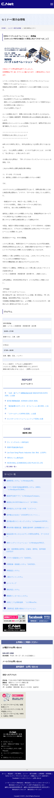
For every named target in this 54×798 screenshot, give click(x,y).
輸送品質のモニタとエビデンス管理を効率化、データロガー (28, 535)
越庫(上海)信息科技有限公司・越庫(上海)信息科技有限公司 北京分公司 (27, 787)
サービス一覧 (10, 474)
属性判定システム (13, 590)
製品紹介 (10, 773)
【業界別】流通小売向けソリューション (21, 609)
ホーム (4, 773)
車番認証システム (13, 570)
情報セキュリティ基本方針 (39, 776)
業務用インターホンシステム (17, 596)
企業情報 (41, 773)
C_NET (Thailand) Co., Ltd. (35, 785)
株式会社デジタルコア (19, 789)
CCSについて (8, 742)
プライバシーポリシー (22, 776)
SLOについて (9, 776)
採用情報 (48, 773)
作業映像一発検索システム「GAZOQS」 (21, 564)
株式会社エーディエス (34, 789)
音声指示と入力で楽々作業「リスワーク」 (22, 509)
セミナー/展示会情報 (14, 28)
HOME (4, 28)
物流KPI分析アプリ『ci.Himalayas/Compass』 (24, 496)
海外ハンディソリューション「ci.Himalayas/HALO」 (26, 543)
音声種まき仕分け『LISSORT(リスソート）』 (23, 515)
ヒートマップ (11, 583)
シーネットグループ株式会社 (14, 782)
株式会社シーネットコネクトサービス (36, 782)
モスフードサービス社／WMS (13, 714)
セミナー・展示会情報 (30, 773)
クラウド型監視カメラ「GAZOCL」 (20, 558)
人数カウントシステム (15, 577)
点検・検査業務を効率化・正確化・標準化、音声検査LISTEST (26, 550)
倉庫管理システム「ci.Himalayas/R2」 (21, 481)
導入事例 (18, 773)
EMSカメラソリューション (12, 757)
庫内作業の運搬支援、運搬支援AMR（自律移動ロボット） (28, 528)
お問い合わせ (37, 778)
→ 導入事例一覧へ (11, 466)
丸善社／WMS (8, 716)
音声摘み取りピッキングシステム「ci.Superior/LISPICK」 (28, 521)
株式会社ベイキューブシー (17, 785)
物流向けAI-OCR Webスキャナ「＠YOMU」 (23, 502)
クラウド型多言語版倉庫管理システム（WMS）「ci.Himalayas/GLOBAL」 (24, 488)
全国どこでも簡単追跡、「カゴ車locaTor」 (22, 602)
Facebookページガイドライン (21, 778)
